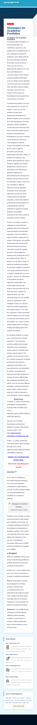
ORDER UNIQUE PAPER (18, 706)
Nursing (10, 24)
